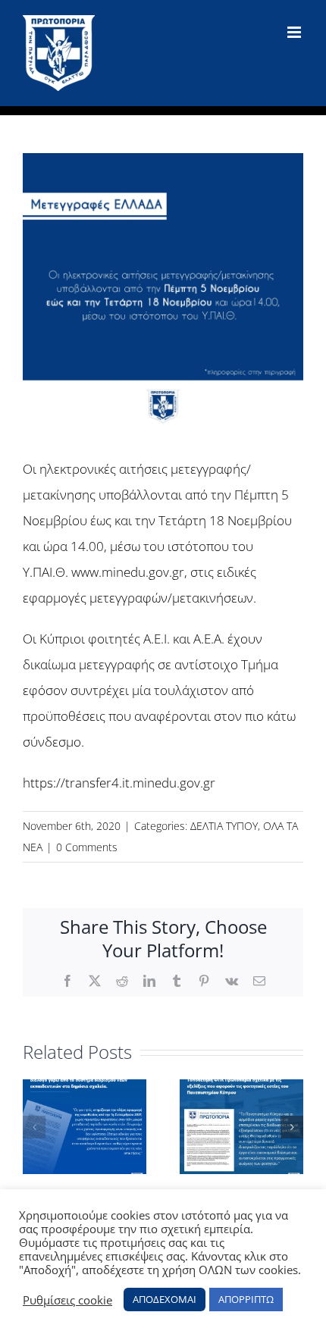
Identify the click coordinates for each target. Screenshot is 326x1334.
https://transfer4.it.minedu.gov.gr (119, 782)
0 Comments (87, 847)
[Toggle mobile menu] (295, 32)
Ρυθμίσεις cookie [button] (67, 1300)
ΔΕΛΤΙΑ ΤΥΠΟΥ (224, 826)
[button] (34, 1127)
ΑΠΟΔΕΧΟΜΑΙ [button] (164, 1299)
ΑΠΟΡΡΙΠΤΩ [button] (246, 1299)
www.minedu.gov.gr (127, 572)
